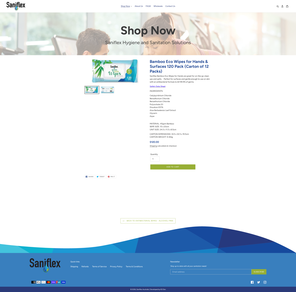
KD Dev (163, 289)
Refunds (85, 266)
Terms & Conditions (134, 266)
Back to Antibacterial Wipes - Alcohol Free (149, 221)
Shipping (153, 146)
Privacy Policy (116, 266)
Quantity (154, 154)
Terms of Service (99, 266)
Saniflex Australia (142, 289)
